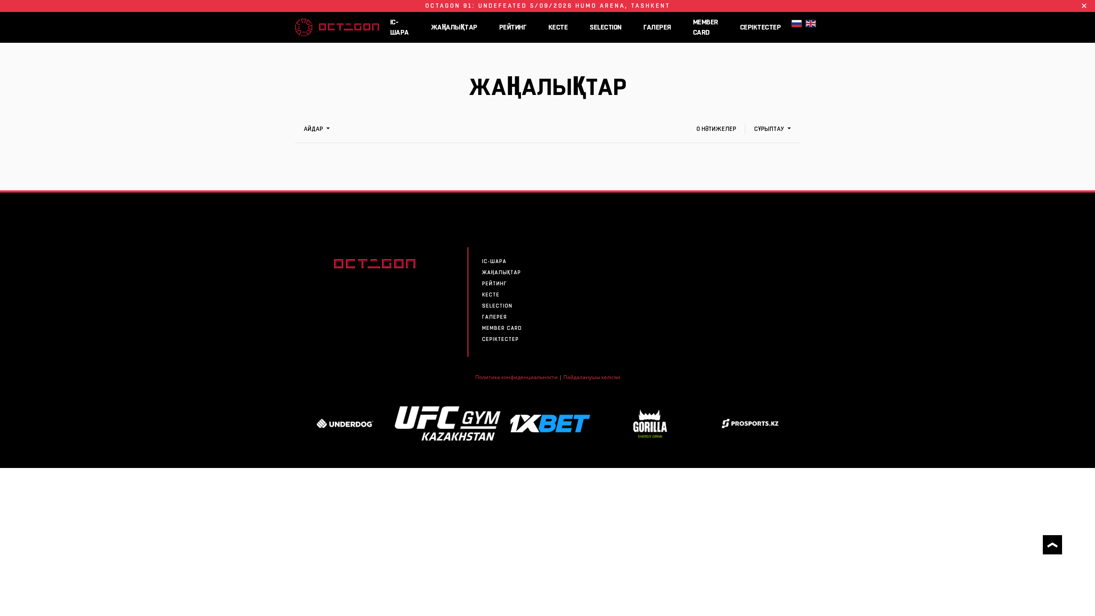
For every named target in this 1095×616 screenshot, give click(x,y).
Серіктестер (760, 27)
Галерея (657, 27)
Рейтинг (513, 27)
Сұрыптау (770, 128)
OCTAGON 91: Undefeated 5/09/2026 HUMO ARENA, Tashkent (547, 5)
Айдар (314, 128)
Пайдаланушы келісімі (591, 377)
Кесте (558, 27)
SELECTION (605, 27)
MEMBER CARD (705, 27)
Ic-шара (399, 27)
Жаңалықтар (454, 27)
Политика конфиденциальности (516, 377)
